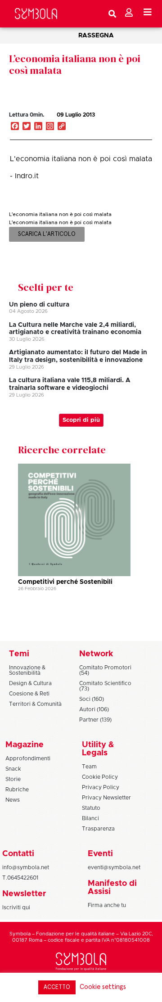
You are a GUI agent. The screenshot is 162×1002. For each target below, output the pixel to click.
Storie (13, 779)
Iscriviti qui (16, 907)
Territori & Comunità (35, 704)
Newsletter (24, 894)
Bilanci (90, 818)
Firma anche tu (107, 905)
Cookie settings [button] (103, 987)
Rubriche (17, 789)
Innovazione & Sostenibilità (27, 670)
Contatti (18, 854)
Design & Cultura (30, 683)
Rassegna (96, 35)
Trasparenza (98, 828)
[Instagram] (50, 127)
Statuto (91, 808)
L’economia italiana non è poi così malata (74, 64)
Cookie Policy (100, 777)
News (12, 800)
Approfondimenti (27, 758)
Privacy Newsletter (106, 797)
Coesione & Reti (29, 693)
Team (89, 766)
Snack (13, 769)
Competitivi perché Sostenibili (65, 582)
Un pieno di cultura (39, 305)
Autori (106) (94, 709)
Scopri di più (81, 420)
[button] (128, 124)
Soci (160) (91, 699)
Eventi (100, 854)
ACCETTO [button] (57, 987)
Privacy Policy (100, 787)
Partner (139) (95, 719)
